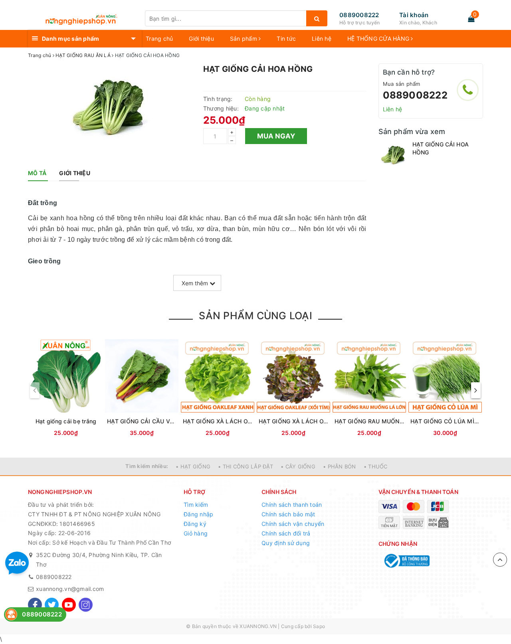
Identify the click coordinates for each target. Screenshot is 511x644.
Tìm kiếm (196, 504)
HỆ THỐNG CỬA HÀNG (379, 38)
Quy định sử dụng (285, 542)
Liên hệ (321, 38)
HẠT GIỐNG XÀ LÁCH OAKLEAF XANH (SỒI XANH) (217, 421)
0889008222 (359, 15)
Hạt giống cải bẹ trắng (66, 421)
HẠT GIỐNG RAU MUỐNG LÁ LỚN (369, 421)
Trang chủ (159, 38)
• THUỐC (376, 466)
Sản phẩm (244, 38)
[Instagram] (86, 605)
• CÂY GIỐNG (298, 466)
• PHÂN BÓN (339, 466)
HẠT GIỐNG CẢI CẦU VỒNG (141, 421)
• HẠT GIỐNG (193, 466)
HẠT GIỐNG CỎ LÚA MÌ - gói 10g (445, 421)
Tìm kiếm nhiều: (146, 466)
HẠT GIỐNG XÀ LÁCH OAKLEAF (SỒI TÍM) (293, 421)
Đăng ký (195, 523)
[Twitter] (52, 605)
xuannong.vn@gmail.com (70, 588)
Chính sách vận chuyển (292, 523)
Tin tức (286, 38)
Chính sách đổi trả (286, 533)
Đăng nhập (198, 514)
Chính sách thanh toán (291, 504)
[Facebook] (35, 605)
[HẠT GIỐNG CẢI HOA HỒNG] (393, 155)
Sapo (319, 626)
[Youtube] (69, 605)
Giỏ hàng (196, 533)
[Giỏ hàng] (471, 19)
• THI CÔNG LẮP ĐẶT (245, 466)
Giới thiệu (201, 38)
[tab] (37, 173)
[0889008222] (468, 90)
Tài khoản (413, 15)
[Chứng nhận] (406, 561)
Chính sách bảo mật (288, 514)
